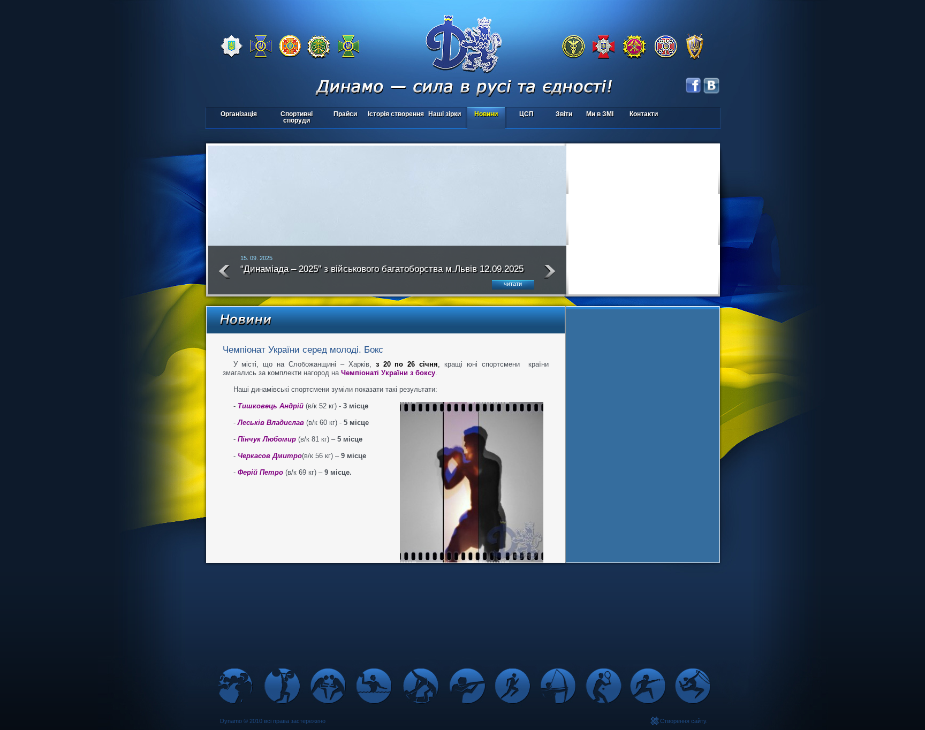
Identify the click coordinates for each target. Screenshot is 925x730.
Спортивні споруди (296, 117)
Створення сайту (683, 721)
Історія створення (396, 114)
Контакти (644, 114)
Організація (239, 114)
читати (513, 283)
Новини (486, 114)
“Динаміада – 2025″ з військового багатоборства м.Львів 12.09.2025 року (382, 273)
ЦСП (520, 114)
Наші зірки (442, 114)
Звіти (564, 114)
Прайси (345, 114)
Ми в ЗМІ (599, 114)
